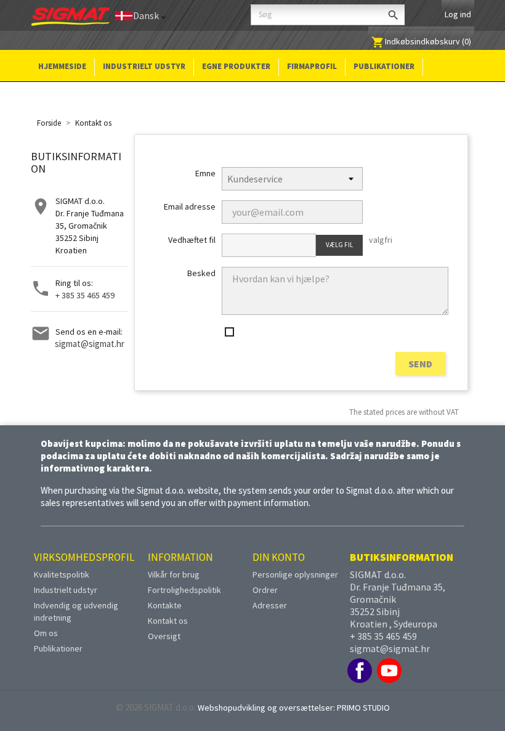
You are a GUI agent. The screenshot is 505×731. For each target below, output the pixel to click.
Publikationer (384, 66)
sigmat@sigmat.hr (89, 343)
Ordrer (265, 589)
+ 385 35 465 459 (85, 295)
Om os (46, 633)
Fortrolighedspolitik (184, 589)
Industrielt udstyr (144, 66)
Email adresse (189, 206)
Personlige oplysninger (295, 574)
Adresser (269, 605)
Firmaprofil (312, 66)
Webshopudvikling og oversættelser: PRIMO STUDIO (294, 707)
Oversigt (164, 636)
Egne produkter (236, 66)
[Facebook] (359, 670)
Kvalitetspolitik (61, 574)
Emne (205, 173)
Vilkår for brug (174, 574)
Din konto (278, 557)
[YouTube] (389, 670)
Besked (201, 273)
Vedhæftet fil (191, 239)
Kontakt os (168, 620)
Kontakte (165, 605)
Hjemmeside (62, 66)
